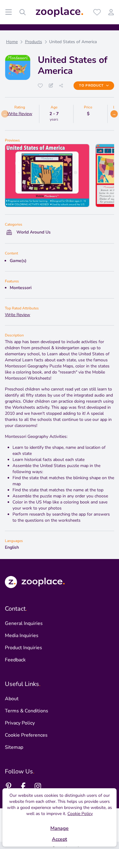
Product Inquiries (23, 647)
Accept (59, 839)
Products (33, 42)
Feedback (15, 659)
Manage (59, 828)
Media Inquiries (21, 635)
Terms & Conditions (26, 710)
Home (12, 42)
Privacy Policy (20, 723)
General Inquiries (24, 623)
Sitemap (14, 747)
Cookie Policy (80, 814)
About (12, 698)
